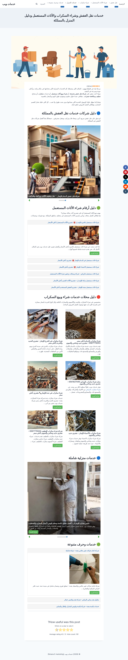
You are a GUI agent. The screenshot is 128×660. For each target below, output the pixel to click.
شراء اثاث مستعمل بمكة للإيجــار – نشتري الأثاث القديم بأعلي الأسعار (76, 281)
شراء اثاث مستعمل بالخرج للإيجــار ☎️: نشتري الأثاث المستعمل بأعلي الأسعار (73, 222)
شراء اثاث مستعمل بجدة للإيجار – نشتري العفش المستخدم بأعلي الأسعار (75, 287)
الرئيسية (122, 4)
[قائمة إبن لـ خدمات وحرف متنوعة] (62, 6)
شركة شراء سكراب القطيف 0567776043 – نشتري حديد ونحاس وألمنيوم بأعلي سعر (45, 432)
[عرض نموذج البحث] (36, 4)
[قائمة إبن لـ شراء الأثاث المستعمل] (106, 6)
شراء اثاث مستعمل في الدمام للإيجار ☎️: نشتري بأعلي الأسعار (78, 260)
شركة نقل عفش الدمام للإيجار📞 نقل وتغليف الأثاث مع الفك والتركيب (54, 196)
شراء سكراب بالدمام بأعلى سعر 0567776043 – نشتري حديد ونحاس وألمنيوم (83, 342)
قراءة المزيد (94, 253)
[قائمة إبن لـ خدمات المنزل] (75, 6)
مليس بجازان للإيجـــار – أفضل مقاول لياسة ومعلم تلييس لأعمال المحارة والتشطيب (59, 523)
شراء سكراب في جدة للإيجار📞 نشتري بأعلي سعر (45, 394)
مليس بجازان (74, 526)
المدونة (42, 4)
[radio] (71, 630)
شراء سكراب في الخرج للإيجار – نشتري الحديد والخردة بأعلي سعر (45, 342)
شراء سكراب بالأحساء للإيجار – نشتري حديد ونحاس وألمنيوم (84, 434)
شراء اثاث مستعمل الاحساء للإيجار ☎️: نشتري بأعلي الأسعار (79, 267)
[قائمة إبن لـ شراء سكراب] (88, 6)
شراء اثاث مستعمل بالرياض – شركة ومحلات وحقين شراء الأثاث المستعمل (74, 274)
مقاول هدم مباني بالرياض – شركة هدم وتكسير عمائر (81, 600)
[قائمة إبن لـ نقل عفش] (116, 6)
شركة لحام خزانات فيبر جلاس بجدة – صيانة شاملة (82, 551)
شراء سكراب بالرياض (93, 389)
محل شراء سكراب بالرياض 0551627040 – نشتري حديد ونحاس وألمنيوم (84, 383)
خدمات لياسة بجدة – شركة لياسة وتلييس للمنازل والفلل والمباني (77, 606)
